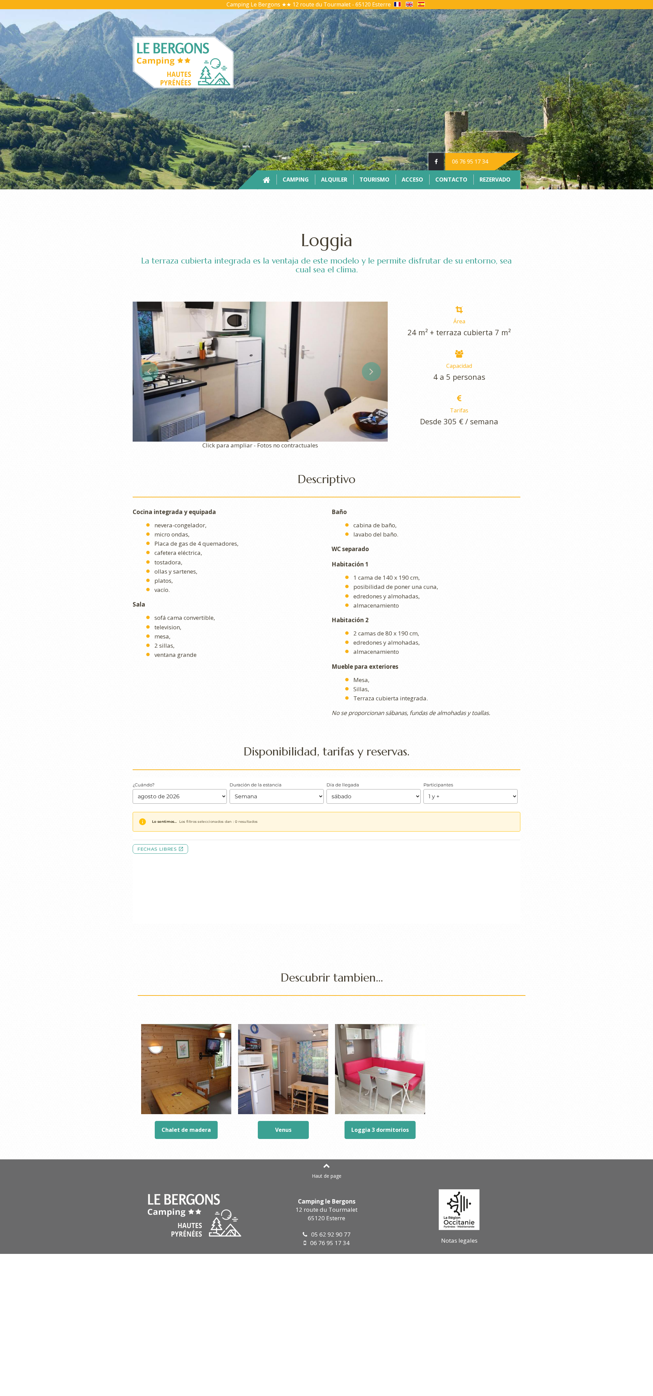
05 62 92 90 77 (329, 1234)
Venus (283, 1130)
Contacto (451, 179)
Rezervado (495, 179)
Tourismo (374, 179)
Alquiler (334, 179)
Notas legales (459, 1240)
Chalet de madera (186, 1130)
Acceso (412, 179)
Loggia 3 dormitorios (380, 1130)
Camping (296, 179)
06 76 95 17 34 (470, 161)
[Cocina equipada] (260, 371)
